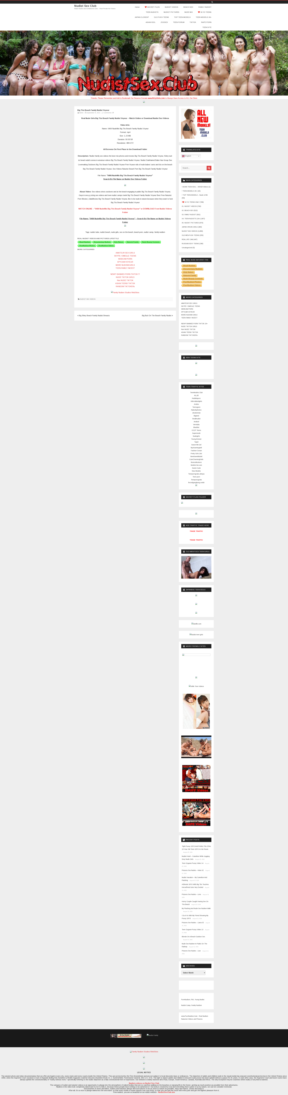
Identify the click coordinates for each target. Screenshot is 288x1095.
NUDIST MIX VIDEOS (88, 299)
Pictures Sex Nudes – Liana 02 (193, 922)
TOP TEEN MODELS (182, 17)
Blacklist (196, 427)
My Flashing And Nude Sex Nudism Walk (196, 908)
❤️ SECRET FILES (152, 7)
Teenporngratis (196, 480)
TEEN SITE (206, 27)
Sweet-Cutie (196, 468)
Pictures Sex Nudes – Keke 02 (193, 870)
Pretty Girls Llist (196, 453)
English (188, 156)
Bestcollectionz (196, 462)
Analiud (196, 422)
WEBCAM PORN (125, 259)
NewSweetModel (196, 456)
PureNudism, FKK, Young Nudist (192, 999)
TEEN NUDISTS (152, 12)
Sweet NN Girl (196, 445)
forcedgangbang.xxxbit (196, 482)
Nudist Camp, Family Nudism (191, 1005)
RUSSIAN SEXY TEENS (190, 243)
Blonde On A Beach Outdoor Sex (193, 937)
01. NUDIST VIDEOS (189, 206)
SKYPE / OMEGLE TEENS (125, 256)
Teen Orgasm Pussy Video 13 (192, 929)
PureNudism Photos (87, 245)
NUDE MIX (188, 12)
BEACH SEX (188, 7)
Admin (81, 113)
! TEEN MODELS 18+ (189, 191)
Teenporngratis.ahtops (196, 474)
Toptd (196, 442)
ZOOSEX (164, 22)
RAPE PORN (206, 22)
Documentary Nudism (102, 242)
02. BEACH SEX (187, 210)
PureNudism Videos (106, 245)
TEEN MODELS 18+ (203, 17)
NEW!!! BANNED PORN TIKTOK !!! (125, 274)
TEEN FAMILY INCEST (125, 268)
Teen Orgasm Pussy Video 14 (192, 863)
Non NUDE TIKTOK (125, 280)
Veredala (196, 424)
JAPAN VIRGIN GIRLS (190, 227)
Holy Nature (118, 242)
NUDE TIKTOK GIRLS (125, 277)
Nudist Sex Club (85, 5)
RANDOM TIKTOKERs (125, 286)
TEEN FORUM (178, 22)
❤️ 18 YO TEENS (204, 12)
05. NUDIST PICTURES (190, 223)
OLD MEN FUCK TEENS (190, 235)
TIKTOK (193, 22)
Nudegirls (196, 436)
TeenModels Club (196, 392)
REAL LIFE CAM (187, 239)
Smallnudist (196, 419)
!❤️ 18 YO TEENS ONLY (190, 202)
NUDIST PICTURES (171, 12)
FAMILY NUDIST (204, 7)
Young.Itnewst (196, 439)
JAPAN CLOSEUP (142, 17)
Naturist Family (132, 242)
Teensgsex (196, 407)
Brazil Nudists (85, 242)
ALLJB (196, 395)
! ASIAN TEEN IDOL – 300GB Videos (195, 187)
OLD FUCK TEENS (161, 17)
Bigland (196, 416)
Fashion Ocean (196, 451)
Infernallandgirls (196, 401)
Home (137, 7)
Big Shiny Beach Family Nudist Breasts (94, 316)
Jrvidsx (196, 404)
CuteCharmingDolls (196, 459)
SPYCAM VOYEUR (125, 262)
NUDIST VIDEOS (171, 7)
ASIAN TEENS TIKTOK (125, 283)
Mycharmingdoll (196, 448)
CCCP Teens (196, 430)
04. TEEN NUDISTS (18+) (191, 219)
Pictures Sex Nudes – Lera (191, 894)
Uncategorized (187, 248)
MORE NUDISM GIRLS (125, 265)
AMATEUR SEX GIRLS (125, 253)
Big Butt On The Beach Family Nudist (157, 316)
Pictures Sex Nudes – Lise (191, 951)
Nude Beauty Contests (151, 242)
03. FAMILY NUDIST (189, 214)
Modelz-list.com (196, 465)
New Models (196, 471)
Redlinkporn (196, 398)
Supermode (196, 433)
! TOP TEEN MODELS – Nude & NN (195, 195)
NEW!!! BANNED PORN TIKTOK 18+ (194, 323)
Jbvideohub (196, 413)
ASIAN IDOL (150, 22)
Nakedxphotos (196, 410)
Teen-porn (196, 477)
